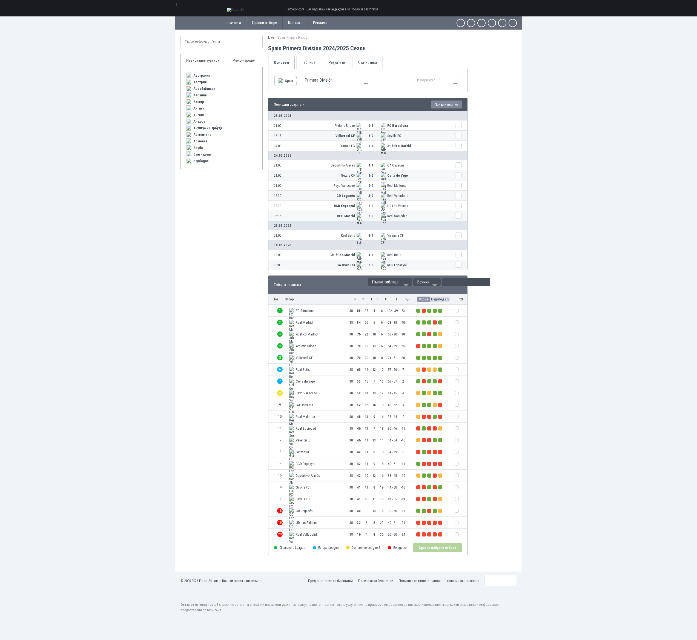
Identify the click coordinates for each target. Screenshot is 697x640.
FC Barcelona (397, 126)
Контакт (295, 22)
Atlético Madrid (399, 146)
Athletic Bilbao (344, 126)
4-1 (371, 255)
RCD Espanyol (344, 206)
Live (271, 37)
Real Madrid (346, 216)
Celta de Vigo (397, 175)
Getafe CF (348, 175)
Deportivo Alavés (343, 165)
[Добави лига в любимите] (370, 48)
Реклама (320, 22)
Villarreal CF (345, 136)
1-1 (371, 165)
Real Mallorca (396, 185)
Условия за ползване (462, 580)
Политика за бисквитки (375, 580)
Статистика (367, 62)
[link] (367, 125)
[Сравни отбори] (458, 125)
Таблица (308, 62)
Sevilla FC (394, 136)
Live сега (234, 22)
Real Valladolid (397, 196)
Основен (281, 62)
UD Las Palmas (397, 206)
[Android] (502, 23)
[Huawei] (513, 23)
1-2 (371, 175)
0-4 (371, 146)
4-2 (371, 136)
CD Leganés (346, 196)
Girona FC (348, 146)
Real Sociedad (397, 216)
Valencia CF (395, 235)
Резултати (337, 62)
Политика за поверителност (420, 580)
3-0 (371, 196)
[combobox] (336, 80)
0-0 (371, 185)
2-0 (371, 206)
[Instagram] (481, 23)
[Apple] (492, 23)
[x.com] (471, 23)
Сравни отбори (264, 22)
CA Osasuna (396, 165)
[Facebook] (461, 23)
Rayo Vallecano (344, 185)
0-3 (371, 126)
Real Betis (348, 235)
